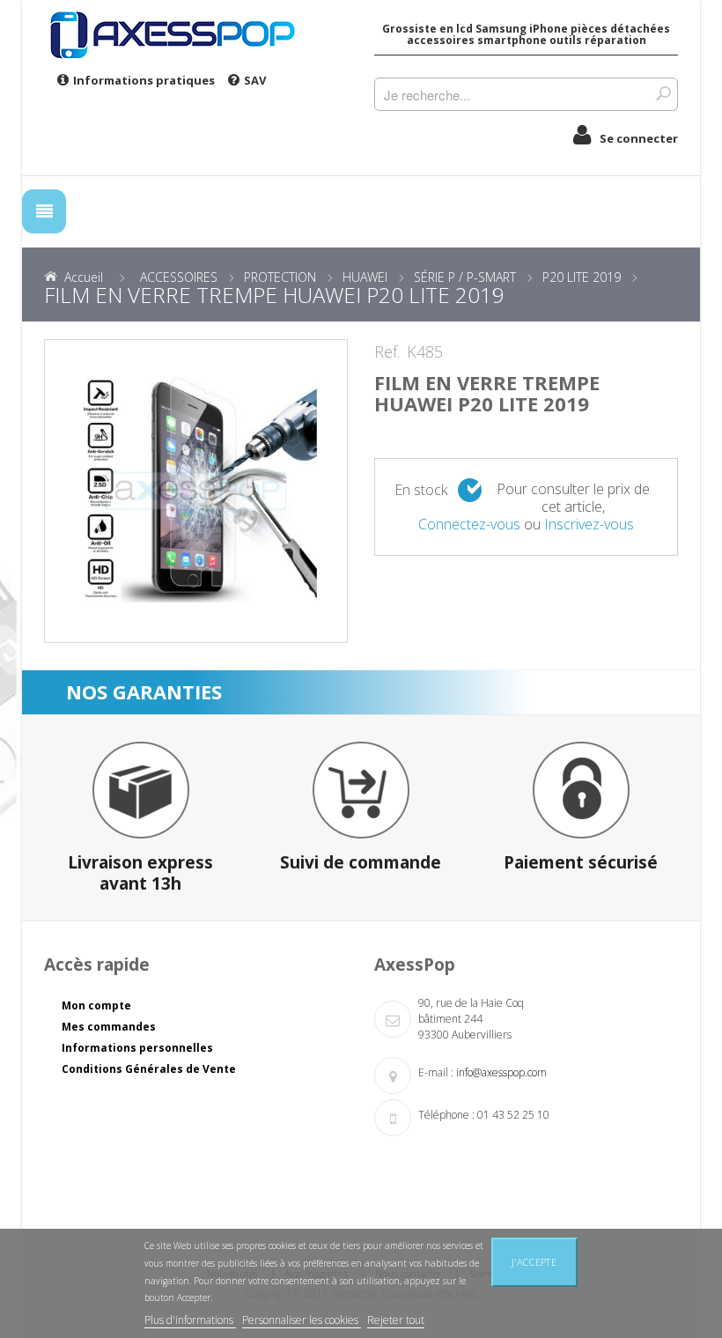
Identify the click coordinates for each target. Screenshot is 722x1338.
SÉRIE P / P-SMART (465, 277)
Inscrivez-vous (589, 524)
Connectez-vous (469, 524)
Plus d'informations (190, 1319)
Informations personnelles (137, 1047)
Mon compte (96, 1005)
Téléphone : (446, 1114)
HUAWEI (365, 277)
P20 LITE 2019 (581, 277)
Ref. (387, 352)
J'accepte (534, 1261)
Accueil (83, 277)
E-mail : (435, 1072)
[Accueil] (196, 34)
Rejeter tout (395, 1319)
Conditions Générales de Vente (149, 1068)
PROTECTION (280, 277)
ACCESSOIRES (178, 277)
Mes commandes (109, 1026)
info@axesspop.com (501, 1072)
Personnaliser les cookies (301, 1319)
